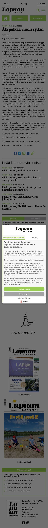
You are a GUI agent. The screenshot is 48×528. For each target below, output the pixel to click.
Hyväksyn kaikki (24, 289)
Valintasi (35, 238)
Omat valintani (24, 294)
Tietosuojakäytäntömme (24, 298)
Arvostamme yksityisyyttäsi (13, 237)
